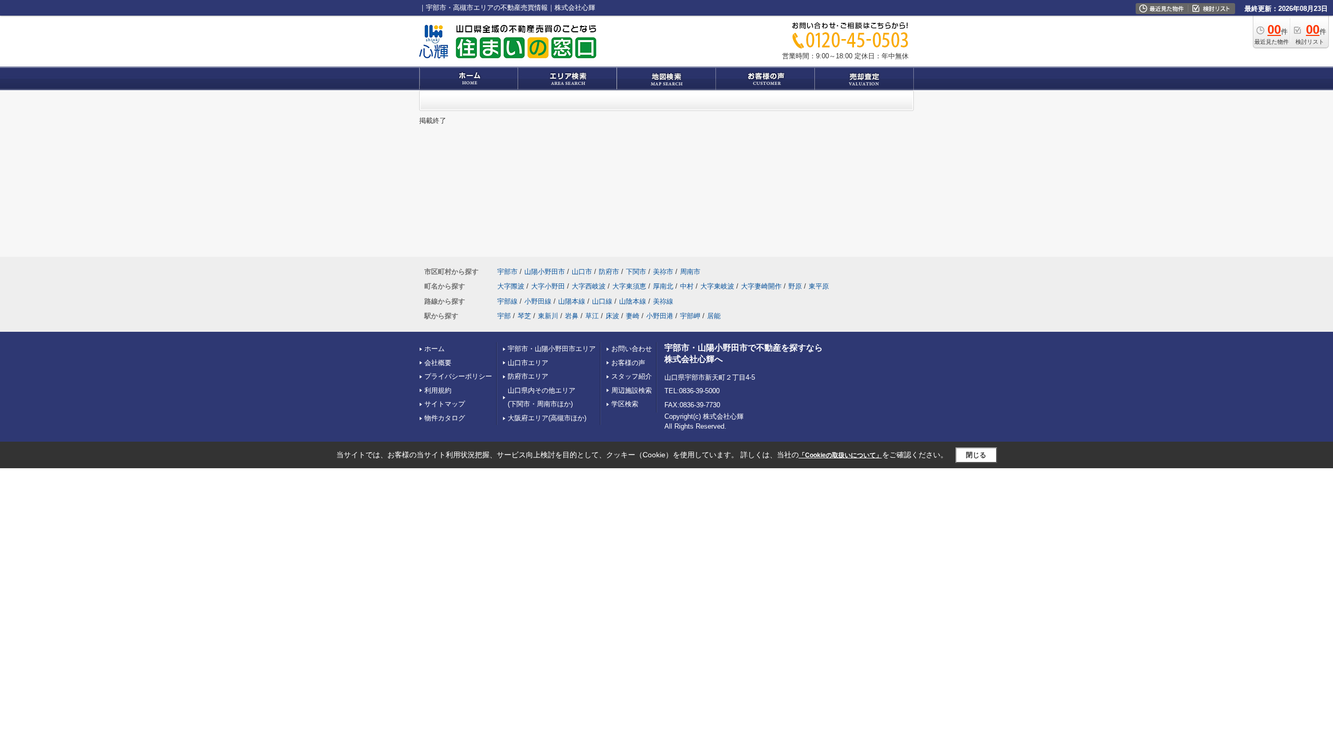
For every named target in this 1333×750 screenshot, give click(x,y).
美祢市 (663, 272)
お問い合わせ (631, 349)
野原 (795, 286)
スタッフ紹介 (631, 376)
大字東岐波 (717, 286)
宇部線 (507, 301)
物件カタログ (444, 418)
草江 (592, 316)
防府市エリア (528, 376)
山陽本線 (571, 301)
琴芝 (524, 316)
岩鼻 (572, 316)
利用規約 (437, 390)
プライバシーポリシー (458, 376)
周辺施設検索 (631, 390)
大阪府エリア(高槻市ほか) (547, 418)
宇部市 (507, 272)
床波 (612, 316)
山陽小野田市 (544, 272)
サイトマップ (444, 404)
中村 (687, 286)
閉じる (976, 455)
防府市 (609, 272)
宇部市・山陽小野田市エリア (552, 349)
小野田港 (659, 316)
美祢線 (663, 301)
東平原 (819, 286)
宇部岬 (690, 316)
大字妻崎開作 (761, 286)
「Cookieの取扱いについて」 (840, 455)
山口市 (582, 272)
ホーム (434, 349)
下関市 (636, 272)
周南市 (690, 272)
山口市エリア (528, 363)
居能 (714, 316)
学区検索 (624, 404)
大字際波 (510, 286)
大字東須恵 (629, 286)
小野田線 (537, 301)
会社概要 (437, 363)
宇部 (504, 316)
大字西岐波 (589, 286)
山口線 (602, 301)
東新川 (548, 316)
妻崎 (632, 316)
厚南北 (663, 286)
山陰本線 (632, 301)
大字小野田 (548, 286)
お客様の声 (628, 363)
